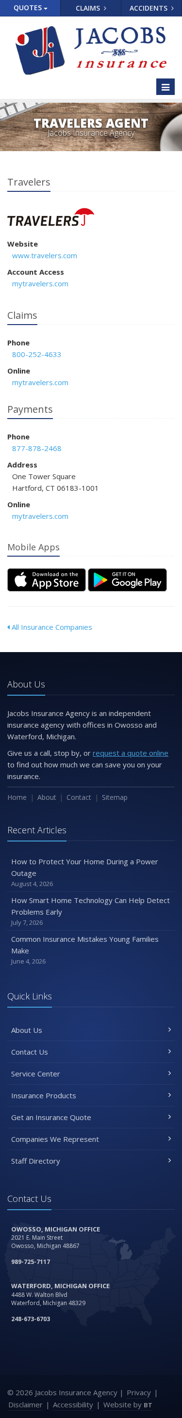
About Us (26, 1030)
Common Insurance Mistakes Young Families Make (85, 950)
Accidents (149, 8)
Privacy (139, 1392)
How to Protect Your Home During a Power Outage (84, 872)
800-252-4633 (37, 354)
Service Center (35, 1073)
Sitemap (115, 797)
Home (17, 797)
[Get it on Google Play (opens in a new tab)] (127, 580)
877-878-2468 (37, 448)
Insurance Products (43, 1095)
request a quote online (130, 753)
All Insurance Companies (51, 627)
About (46, 797)
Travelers (50, 216)
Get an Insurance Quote (51, 1117)
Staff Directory (35, 1161)
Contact (78, 797)
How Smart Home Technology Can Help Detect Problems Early (90, 911)
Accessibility (73, 1404)
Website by (127, 1404)
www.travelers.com (44, 255)
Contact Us (29, 1052)
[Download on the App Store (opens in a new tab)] (46, 580)
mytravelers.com (40, 283)
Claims (89, 8)
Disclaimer (25, 1404)
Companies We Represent (55, 1139)
